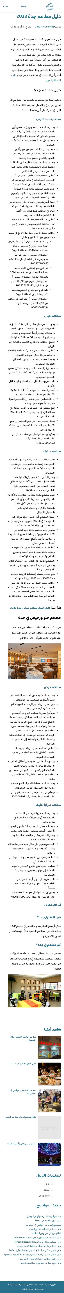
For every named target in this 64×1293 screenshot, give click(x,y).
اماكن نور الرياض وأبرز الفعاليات (21, 1144)
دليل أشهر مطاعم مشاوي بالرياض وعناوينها (41, 1263)
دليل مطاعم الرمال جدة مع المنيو (20, 1117)
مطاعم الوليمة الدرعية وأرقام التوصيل (23, 1038)
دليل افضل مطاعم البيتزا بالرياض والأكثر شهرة (39, 1259)
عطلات (46, 1190)
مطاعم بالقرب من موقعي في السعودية (23, 1092)
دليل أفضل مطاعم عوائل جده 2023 (30, 608)
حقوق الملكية (27, 1289)
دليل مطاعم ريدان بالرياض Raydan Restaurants (37, 1242)
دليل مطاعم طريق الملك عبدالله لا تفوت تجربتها (39, 1246)
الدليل (47, 1184)
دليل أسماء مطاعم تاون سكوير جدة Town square (37, 1238)
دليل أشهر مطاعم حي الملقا (23, 1064)
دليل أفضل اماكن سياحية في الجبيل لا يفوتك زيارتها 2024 (35, 1250)
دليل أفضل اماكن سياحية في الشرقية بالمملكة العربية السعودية (32, 1255)
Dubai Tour (44, 1196)
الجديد (24, 6)
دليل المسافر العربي (23, 1285)
